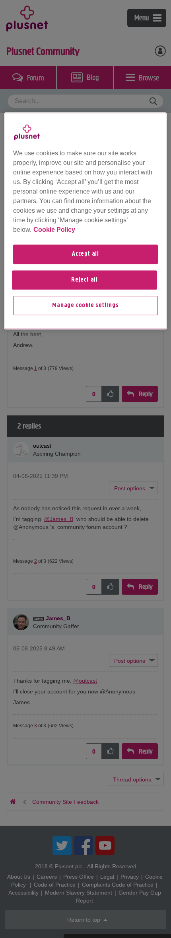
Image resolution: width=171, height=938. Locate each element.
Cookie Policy (54, 229)
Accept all (85, 254)
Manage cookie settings (85, 305)
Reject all (84, 280)
